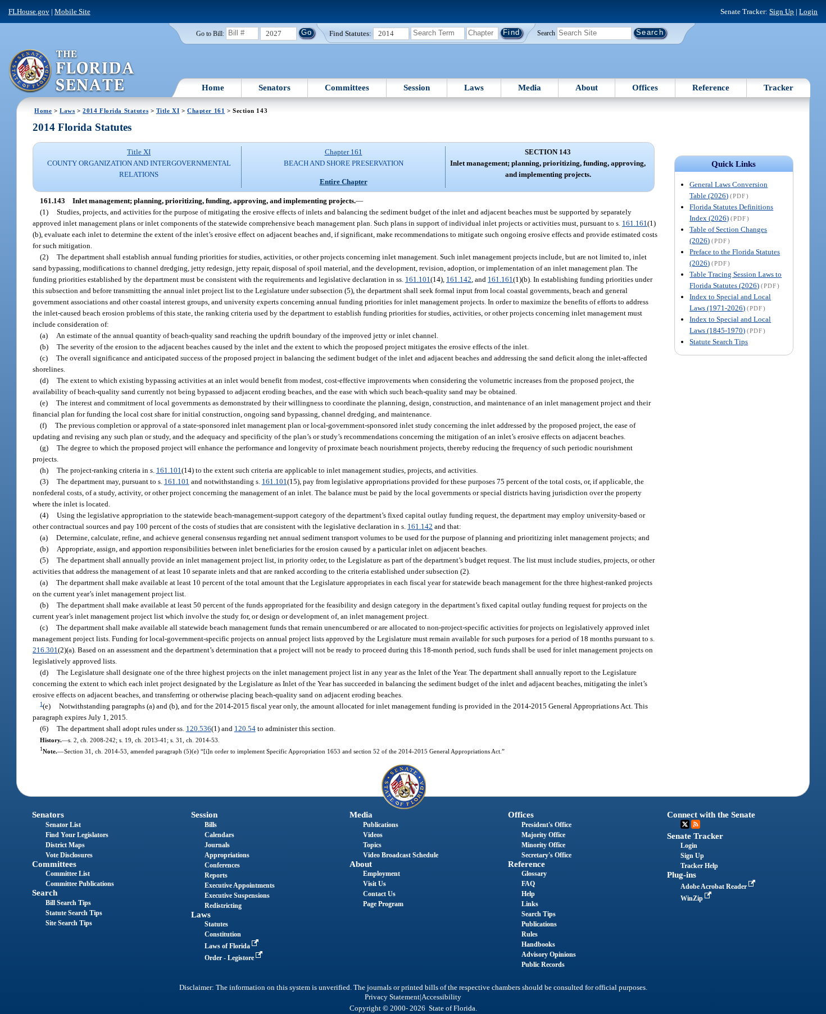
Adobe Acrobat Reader (714, 886)
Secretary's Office (546, 855)
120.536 (198, 728)
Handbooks (538, 944)
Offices (645, 87)
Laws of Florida (228, 946)
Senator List (63, 825)
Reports (216, 875)
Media (529, 87)
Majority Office (543, 835)
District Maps (65, 845)
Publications (380, 825)
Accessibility (441, 997)
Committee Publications (80, 884)
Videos (373, 835)
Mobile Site (72, 11)
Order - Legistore (230, 958)
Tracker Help (699, 866)
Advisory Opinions (548, 954)
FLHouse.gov (28, 11)
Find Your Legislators (77, 835)
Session (416, 87)
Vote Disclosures (69, 855)
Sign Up (781, 11)
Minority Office (543, 845)
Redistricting (223, 906)
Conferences (222, 865)
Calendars (219, 835)
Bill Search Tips (68, 903)
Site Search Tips (69, 923)
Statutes (216, 924)
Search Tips (538, 914)
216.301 (45, 650)
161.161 (634, 223)
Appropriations (227, 855)
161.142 (458, 279)
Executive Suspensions (237, 895)
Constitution (223, 934)
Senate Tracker (695, 836)
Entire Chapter (343, 181)
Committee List (68, 874)
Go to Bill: (210, 33)
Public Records (543, 965)
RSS (695, 824)
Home (213, 87)
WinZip (692, 898)
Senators (274, 87)
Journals (217, 845)
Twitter (684, 824)
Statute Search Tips (718, 341)
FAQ (528, 884)
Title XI (168, 110)
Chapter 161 (206, 110)
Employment (381, 874)
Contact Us (379, 894)
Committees (347, 87)
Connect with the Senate (711, 814)
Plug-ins (681, 874)
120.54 (245, 728)
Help (528, 894)
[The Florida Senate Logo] (72, 71)
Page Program (383, 904)
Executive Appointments (240, 885)
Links (529, 904)
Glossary (534, 874)
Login (808, 11)
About (586, 87)
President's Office (546, 825)
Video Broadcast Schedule (400, 855)
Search (546, 32)
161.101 (417, 279)
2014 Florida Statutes (115, 110)
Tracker (778, 87)
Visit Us (374, 884)
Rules (529, 934)
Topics (372, 845)
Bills (211, 825)
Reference (710, 87)
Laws (474, 87)
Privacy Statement (392, 997)
